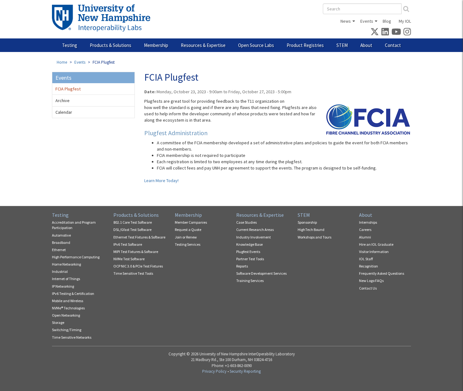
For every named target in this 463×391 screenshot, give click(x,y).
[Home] (103, 18)
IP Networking (63, 286)
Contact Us (368, 288)
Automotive (61, 235)
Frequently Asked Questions (381, 273)
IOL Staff (366, 258)
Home (62, 62)
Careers (365, 229)
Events (366, 21)
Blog (387, 21)
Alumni (365, 237)
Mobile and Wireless (67, 300)
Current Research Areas (255, 229)
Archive (62, 100)
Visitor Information (374, 251)
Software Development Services (261, 273)
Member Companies (191, 222)
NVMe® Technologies (68, 308)
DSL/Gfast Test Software (132, 229)
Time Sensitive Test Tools (133, 273)
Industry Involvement (253, 237)
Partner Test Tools (250, 258)
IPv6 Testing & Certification (73, 293)
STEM (342, 45)
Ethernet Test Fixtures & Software (139, 237)
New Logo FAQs (371, 280)
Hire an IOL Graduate (376, 244)
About (366, 45)
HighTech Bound (311, 229)
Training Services (250, 280)
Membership (156, 45)
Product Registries (305, 45)
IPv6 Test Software (127, 244)
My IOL (405, 21)
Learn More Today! (161, 180)
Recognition (368, 266)
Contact (393, 45)
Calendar (63, 112)
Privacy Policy (214, 371)
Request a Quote (188, 229)
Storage (58, 322)
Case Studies (246, 222)
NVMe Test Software (129, 258)
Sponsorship (307, 222)
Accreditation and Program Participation (74, 225)
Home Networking (66, 264)
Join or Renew (186, 237)
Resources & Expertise (203, 45)
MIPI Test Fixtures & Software (135, 251)
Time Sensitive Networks (71, 337)
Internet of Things (66, 278)
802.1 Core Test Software (132, 222)
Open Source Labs (256, 45)
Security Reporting (245, 371)
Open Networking (66, 315)
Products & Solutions (110, 45)
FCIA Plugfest (68, 89)
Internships (368, 222)
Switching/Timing (66, 329)
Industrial (60, 271)
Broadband (61, 242)
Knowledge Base (249, 244)
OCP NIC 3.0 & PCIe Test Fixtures (138, 266)
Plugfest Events (248, 251)
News (345, 21)
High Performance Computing (76, 257)
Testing (69, 45)
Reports (242, 266)
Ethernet (59, 249)
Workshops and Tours (314, 237)
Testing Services (187, 244)
